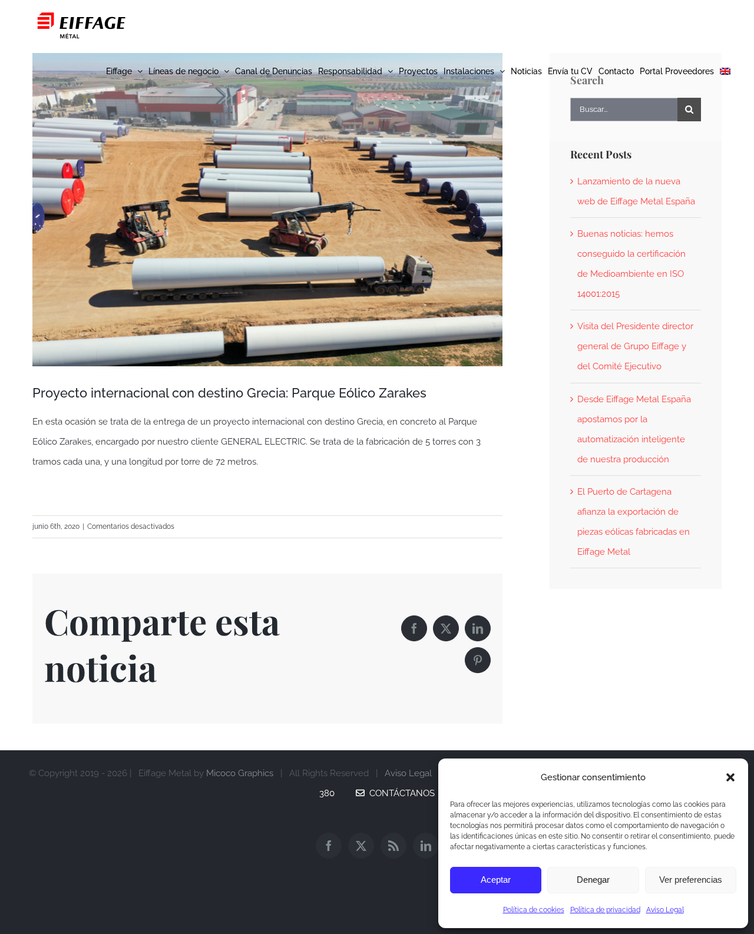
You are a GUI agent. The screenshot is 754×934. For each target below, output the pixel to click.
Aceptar (496, 880)
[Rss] (393, 846)
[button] (730, 777)
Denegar (593, 880)
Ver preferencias (690, 880)
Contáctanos (400, 793)
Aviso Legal (665, 910)
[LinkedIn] (426, 846)
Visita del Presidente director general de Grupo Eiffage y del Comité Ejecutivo (635, 346)
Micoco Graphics (239, 773)
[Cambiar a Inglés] (725, 70)
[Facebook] (329, 846)
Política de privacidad (605, 910)
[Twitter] (361, 846)
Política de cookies (533, 910)
